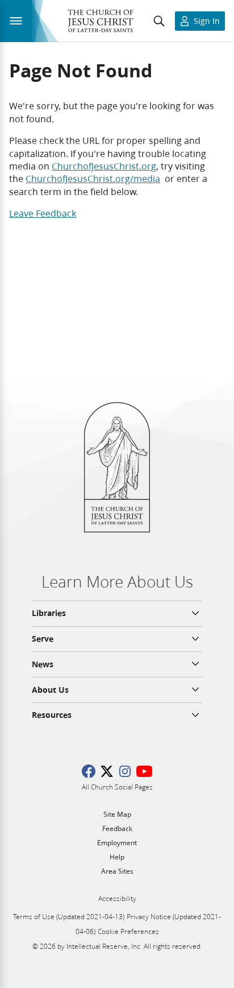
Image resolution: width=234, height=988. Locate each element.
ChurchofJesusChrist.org (104, 165)
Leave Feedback (42, 213)
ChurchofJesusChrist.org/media (93, 178)
